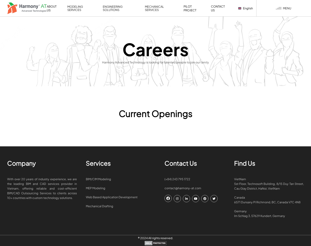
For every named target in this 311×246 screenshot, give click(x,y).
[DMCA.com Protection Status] (155, 243)
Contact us (218, 8)
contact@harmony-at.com (182, 188)
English (248, 8)
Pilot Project (190, 8)
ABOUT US (52, 8)
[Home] (27, 8)
